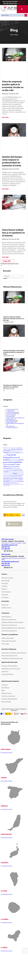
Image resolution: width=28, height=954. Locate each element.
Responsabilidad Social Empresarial (15, 423)
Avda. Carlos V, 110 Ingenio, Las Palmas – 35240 (14, 543)
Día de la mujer (10, 415)
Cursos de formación (11, 413)
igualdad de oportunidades (10, 478)
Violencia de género (11, 427)
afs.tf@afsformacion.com (10, 562)
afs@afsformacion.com (10, 545)
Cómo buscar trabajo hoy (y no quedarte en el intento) (13, 233)
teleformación (6, 484)
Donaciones (9, 416)
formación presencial (7, 476)
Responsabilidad (10, 422)
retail (17, 482)
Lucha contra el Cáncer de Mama (14, 417)
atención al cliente (7, 447)
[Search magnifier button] (26, 15)
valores (21, 484)
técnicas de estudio (16, 484)
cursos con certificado (14, 452)
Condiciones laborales (11, 412)
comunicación (19, 450)
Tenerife (11, 484)
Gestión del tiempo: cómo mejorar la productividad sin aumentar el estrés (14, 352)
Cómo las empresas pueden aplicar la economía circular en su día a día (13, 318)
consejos (6, 452)
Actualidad (9, 410)
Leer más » (5, 117)
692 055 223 (6, 565)
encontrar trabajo (6, 475)
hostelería (20, 476)
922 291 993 (21, 3)
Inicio (12, 35)
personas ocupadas (13, 481)
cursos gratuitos (15, 462)
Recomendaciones (10, 420)
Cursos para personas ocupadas (15, 471)
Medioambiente (10, 419)
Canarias (13, 449)
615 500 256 (6, 549)
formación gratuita (19, 475)
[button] (22, 9)
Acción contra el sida (11, 409)
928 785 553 (21, 1)
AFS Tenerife (6, 554)
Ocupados (10, 752)
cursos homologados (9, 464)
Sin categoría (9, 426)
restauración (13, 482)
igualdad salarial (9, 480)
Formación (12, 475)
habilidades (14, 476)
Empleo (15, 474)
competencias (14, 450)
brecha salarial (19, 447)
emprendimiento (21, 473)
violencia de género (6, 485)
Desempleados (4, 752)
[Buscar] (5, 278)
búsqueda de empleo (7, 449)
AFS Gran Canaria (8, 539)
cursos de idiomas (14, 460)
